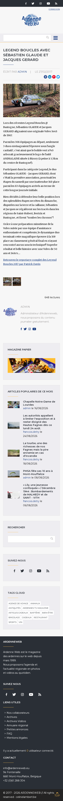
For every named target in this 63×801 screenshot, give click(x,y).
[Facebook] (26, 4)
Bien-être (47, 613)
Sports (12, 622)
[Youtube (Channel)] (48, 4)
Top (57, 795)
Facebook (45, 77)
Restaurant (40, 617)
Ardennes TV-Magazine (35, 608)
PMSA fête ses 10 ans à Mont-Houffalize (38, 472)
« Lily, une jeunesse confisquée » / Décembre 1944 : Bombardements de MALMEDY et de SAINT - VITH (39, 491)
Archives (12, 717)
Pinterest (54, 77)
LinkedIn (49, 77)
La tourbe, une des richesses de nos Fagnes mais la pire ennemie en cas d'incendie (35, 450)
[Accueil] (31, 26)
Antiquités (14, 608)
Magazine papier (31, 365)
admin (22, 71)
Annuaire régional (17, 725)
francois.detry (31, 431)
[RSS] (56, 4)
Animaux (35, 603)
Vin (20, 622)
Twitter (58, 77)
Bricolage (14, 617)
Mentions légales (17, 737)
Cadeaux (26, 617)
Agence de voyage (18, 603)
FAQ (9, 733)
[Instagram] (40, 4)
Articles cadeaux (18, 613)
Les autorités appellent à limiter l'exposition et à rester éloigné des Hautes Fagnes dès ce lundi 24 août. (39, 422)
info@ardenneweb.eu (16, 768)
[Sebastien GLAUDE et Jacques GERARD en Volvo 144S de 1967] (7, 281)
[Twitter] (33, 4)
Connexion (54, 9)
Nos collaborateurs (18, 712)
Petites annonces (17, 729)
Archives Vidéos (16, 721)
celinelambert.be (26, 797)
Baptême (35, 613)
